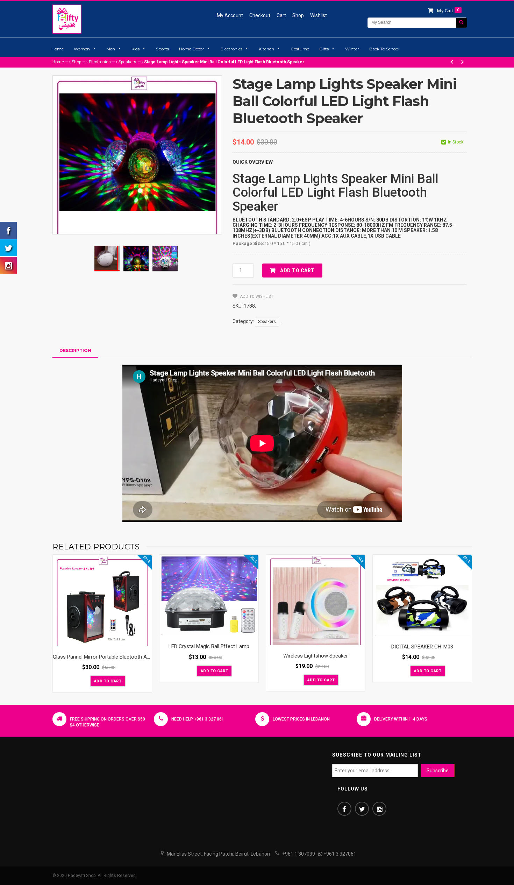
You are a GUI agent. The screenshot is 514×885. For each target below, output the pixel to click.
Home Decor (191, 48)
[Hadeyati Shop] (66, 18)
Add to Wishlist (256, 296)
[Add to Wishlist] (84, 680)
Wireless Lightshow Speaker (315, 656)
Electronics (231, 48)
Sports (162, 48)
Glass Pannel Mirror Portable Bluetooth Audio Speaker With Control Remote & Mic (147, 657)
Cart (281, 15)
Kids (135, 48)
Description (75, 350)
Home (57, 48)
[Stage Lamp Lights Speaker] (107, 258)
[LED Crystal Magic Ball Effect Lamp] (209, 596)
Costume (300, 48)
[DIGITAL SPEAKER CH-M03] (422, 596)
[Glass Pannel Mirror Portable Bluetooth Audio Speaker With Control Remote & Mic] (102, 601)
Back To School (384, 48)
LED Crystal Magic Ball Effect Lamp (209, 646)
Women (82, 48)
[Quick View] (145, 641)
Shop (298, 15)
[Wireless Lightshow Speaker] (315, 600)
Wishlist (318, 15)
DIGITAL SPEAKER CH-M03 (422, 647)
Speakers (127, 61)
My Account (230, 15)
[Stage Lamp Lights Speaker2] (165, 258)
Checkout (259, 15)
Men (110, 48)
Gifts (324, 48)
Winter (352, 48)
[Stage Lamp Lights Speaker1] (136, 258)
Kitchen (266, 48)
